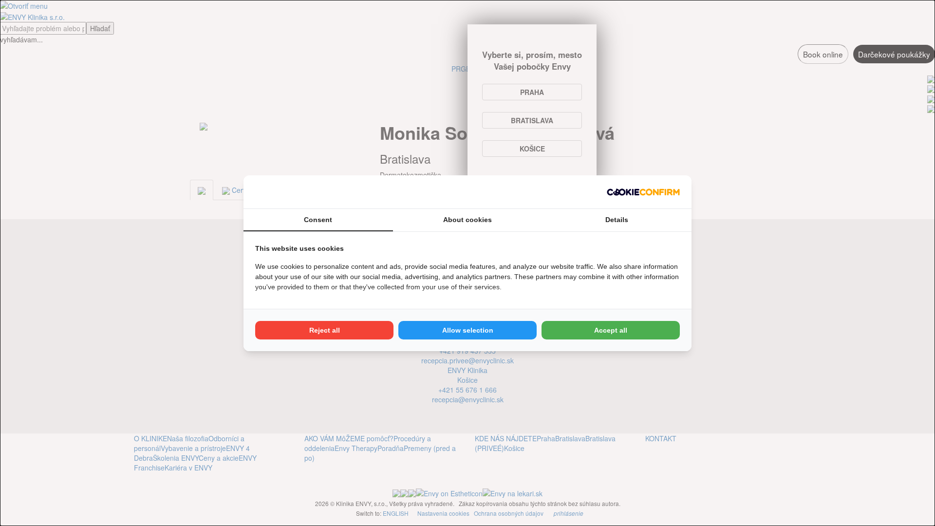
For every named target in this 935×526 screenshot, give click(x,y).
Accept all (610, 330)
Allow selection (467, 330)
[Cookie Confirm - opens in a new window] (643, 192)
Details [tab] (616, 220)
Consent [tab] (318, 220)
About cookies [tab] (467, 220)
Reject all (324, 330)
